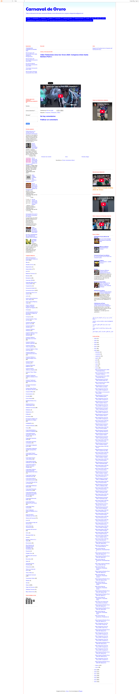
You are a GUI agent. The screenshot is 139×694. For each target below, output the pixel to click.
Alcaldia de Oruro (30, 264)
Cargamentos (29, 285)
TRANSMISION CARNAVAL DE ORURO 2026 (31, 49)
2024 (95, 342)
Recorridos (28, 559)
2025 (95, 340)
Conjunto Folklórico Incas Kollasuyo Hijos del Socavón (31, 334)
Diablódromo (29, 412)
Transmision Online (30, 578)
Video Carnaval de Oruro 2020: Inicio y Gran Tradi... (102, 383)
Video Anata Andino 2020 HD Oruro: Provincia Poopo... (101, 514)
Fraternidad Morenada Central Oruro (31, 489)
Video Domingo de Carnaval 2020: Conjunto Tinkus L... (101, 402)
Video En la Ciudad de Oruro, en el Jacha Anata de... (102, 546)
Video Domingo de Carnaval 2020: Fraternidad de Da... (101, 408)
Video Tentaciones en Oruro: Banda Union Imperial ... (101, 504)
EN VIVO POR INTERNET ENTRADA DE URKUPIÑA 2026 (105, 240)
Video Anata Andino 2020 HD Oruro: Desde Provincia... (101, 533)
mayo (96, 364)
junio (96, 362)
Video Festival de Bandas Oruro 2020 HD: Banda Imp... (102, 652)
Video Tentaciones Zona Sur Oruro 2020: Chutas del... (101, 624)
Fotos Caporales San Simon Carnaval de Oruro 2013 (34, 230)
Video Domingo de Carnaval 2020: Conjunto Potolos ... (101, 443)
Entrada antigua (85, 156)
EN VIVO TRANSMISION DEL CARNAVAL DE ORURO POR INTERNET (31, 236)
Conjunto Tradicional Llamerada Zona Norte (31, 381)
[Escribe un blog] (58, 110)
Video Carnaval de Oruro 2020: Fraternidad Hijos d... (102, 376)
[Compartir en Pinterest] (62, 110)
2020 (95, 350)
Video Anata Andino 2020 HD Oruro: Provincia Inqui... (101, 440)
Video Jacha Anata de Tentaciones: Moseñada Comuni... (101, 575)
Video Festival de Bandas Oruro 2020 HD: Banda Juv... (102, 605)
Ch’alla (27, 309)
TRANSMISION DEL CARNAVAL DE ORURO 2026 (37, 20)
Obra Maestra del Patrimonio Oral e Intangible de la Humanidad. (30, 547)
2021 (95, 348)
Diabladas (28, 409)
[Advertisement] (69, 34)
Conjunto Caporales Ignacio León (30, 323)
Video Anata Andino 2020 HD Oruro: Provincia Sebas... (101, 428)
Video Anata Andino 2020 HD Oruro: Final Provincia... (101, 501)
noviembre (97, 354)
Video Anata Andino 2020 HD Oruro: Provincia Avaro (101, 466)
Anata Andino (58, 18)
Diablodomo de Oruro (99, 290)
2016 (95, 675)
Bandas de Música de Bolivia (101, 246)
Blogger (80, 691)
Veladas (27, 580)
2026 (95, 338)
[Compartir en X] (60, 110)
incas (27, 520)
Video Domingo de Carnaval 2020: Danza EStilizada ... (101, 507)
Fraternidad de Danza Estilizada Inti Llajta (31, 462)
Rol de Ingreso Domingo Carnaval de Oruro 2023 (31, 72)
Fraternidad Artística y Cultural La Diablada (31, 431)
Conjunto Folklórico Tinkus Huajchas (30, 346)
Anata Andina (29, 269)
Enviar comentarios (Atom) (68, 160)
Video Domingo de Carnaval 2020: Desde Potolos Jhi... (101, 380)
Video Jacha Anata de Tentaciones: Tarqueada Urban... (101, 598)
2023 (95, 344)
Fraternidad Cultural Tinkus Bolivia (30, 458)
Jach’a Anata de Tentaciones (29, 526)
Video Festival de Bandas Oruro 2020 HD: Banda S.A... (102, 553)
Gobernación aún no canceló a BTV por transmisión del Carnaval (31, 132)
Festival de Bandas (30, 425)
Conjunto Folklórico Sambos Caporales (30, 343)
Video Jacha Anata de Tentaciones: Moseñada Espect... (101, 568)
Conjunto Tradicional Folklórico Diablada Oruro (32, 376)
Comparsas (47, 112)
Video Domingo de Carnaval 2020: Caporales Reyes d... (102, 431)
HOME (28, 18)
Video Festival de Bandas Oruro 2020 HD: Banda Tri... (102, 594)
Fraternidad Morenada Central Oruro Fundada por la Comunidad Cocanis (31, 494)
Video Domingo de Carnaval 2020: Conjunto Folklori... (101, 424)
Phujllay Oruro (29, 553)
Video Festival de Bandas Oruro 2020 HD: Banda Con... (102, 630)
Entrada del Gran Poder (100, 281)
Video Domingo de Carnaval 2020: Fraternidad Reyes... (101, 437)
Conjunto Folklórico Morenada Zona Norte (31, 338)
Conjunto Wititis (29, 391)
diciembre (97, 352)
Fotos (93, 18)
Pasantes (28, 551)
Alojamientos (29, 266)
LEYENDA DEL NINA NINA (34, 241)
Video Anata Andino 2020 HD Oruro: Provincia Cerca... (101, 517)
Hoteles (96, 269)
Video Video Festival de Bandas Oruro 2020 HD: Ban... (102, 564)
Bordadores (28, 278)
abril (96, 366)
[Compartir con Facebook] (61, 110)
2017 (95, 673)
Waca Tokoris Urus (30, 591)
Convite (87, 18)
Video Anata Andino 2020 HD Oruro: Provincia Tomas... (101, 453)
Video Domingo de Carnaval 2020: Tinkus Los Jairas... (101, 386)
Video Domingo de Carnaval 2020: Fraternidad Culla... (101, 491)
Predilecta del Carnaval (31, 555)
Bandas (27, 275)
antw (27, 271)
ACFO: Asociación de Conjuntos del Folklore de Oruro (32, 259)
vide (27, 582)
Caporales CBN (29, 280)
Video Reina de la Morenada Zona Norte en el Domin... (101, 602)
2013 (95, 681)
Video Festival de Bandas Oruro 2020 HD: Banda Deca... (102, 643)
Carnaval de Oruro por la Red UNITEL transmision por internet (31, 215)
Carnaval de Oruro (46, 9)
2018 (95, 671)
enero (96, 667)
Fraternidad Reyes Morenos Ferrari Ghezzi (31, 502)
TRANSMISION (35, 18)
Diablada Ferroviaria (30, 407)
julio (96, 360)
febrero (97, 665)
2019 (95, 669)
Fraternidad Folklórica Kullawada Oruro (31, 476)
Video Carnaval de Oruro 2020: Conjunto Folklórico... (102, 373)
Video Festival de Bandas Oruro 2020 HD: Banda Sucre (102, 656)
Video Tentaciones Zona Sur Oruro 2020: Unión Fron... (101, 627)
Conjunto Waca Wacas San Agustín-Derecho (31, 389)
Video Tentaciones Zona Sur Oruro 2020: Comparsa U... (102, 389)
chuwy (67, 691)
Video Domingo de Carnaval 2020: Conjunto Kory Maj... (101, 450)
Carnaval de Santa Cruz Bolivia (101, 255)
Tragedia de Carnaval (31, 574)
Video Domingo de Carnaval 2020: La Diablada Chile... (101, 479)
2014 (95, 679)
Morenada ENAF (30, 535)
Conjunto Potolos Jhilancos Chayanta (30, 369)
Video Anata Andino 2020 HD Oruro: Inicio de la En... (101, 539)
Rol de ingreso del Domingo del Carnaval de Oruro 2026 (81, 20)
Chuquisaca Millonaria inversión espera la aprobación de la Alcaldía (105, 271)
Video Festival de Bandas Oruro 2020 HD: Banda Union (102, 579)
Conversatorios (29, 394)
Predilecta (51, 18)
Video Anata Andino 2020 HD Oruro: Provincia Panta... (101, 482)
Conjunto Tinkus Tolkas (31, 372)
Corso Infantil (29, 398)
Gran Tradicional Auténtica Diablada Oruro (31, 510)
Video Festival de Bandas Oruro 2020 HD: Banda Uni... (102, 572)
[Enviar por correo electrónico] (57, 110)
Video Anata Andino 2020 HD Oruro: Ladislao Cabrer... (101, 536)
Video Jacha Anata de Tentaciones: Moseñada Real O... (102, 560)
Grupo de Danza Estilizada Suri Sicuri (30, 515)
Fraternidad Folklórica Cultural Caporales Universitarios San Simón (31, 470)
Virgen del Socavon (30, 587)
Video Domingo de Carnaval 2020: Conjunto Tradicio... (101, 456)
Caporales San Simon (67, 18)
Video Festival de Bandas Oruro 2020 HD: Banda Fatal (102, 591)
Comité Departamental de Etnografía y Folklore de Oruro (32, 313)
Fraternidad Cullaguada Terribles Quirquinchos (31, 449)
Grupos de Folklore (99, 260)
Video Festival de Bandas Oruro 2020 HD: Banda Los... (102, 620)
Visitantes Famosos (30, 589)
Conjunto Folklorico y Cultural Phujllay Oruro (31, 358)
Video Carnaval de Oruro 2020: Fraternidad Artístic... (102, 370)
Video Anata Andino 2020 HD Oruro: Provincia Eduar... (101, 459)
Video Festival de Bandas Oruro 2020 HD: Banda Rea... (102, 542)
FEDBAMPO (28, 423)
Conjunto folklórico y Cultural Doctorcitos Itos (31, 353)
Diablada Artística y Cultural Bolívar (30, 405)
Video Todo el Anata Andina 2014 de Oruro (103, 189)
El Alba (27, 414)
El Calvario (28, 416)
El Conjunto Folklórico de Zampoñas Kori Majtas (31, 419)
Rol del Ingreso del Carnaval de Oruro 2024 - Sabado (35, 202)
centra (27, 296)
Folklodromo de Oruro (99, 303)
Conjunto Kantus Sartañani (29, 362)
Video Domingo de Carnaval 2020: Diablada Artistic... (101, 396)
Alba (27, 262)
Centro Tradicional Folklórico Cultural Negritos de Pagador (30, 306)
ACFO (103, 18)
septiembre (98, 356)
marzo (97, 367)
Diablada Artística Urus (31, 400)
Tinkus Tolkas (29, 572)
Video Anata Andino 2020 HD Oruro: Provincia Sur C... (101, 475)
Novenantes (28, 543)
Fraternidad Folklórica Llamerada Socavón (31, 479)
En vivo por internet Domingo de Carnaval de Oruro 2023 (31, 64)
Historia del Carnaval (30, 518)
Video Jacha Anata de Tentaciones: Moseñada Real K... (102, 549)
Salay (27, 561)
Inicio (66, 156)
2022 (95, 346)
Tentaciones (43, 18)
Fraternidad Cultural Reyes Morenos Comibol (31, 454)
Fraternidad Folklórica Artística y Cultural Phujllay (31, 466)
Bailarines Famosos (30, 273)
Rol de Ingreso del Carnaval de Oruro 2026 (58, 20)
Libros (27, 532)
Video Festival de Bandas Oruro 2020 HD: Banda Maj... (102, 608)
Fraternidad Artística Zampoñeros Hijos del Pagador (31, 435)
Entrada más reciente (46, 156)
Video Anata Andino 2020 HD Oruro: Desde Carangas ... (101, 527)
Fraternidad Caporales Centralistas (31, 442)
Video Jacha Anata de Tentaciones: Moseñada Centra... (101, 583)
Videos (98, 18)
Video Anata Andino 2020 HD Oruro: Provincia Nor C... (101, 421)
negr (27, 537)
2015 (95, 677)
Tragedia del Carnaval (79, 18)
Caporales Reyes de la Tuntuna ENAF (31, 283)
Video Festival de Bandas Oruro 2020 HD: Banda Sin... (102, 556)
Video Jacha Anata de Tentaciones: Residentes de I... (102, 617)
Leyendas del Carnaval (31, 529)
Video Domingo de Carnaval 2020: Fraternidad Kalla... (101, 463)
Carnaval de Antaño (30, 288)
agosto (97, 358)
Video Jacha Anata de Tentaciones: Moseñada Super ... (101, 612)
